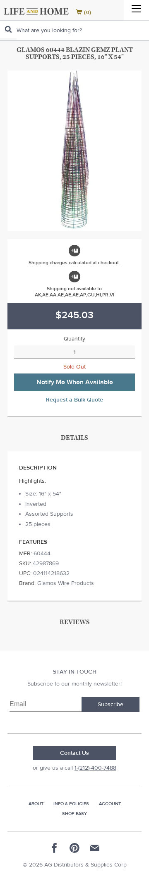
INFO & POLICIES (71, 803)
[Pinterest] (74, 848)
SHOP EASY (74, 813)
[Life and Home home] (36, 11)
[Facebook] (54, 848)
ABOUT (36, 803)
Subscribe (110, 704)
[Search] (8, 29)
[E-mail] (94, 848)
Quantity (74, 339)
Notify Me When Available (74, 382)
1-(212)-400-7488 (95, 768)
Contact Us (74, 753)
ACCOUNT (110, 803)
